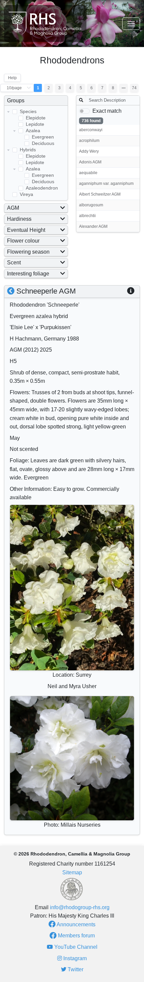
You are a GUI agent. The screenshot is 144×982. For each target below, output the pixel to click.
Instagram (74, 958)
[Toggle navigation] (131, 23)
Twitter (74, 969)
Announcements (75, 924)
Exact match (107, 111)
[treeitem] (36, 127)
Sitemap (72, 872)
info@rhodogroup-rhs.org (80, 907)
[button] (130, 291)
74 (134, 88)
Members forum (76, 935)
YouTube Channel (75, 947)
